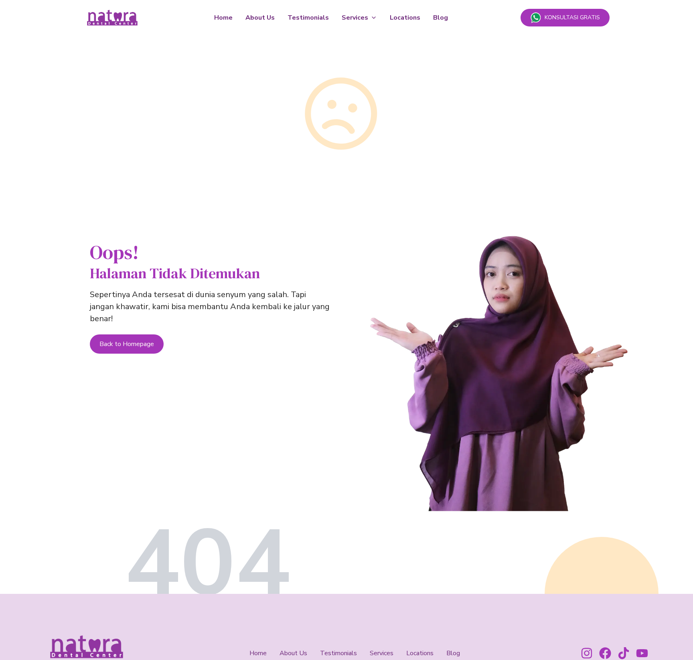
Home (223, 17)
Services (355, 17)
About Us (260, 17)
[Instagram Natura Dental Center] (587, 653)
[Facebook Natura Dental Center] (605, 653)
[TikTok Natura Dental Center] (624, 653)
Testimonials (308, 17)
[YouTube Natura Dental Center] (642, 653)
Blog (440, 17)
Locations (405, 17)
